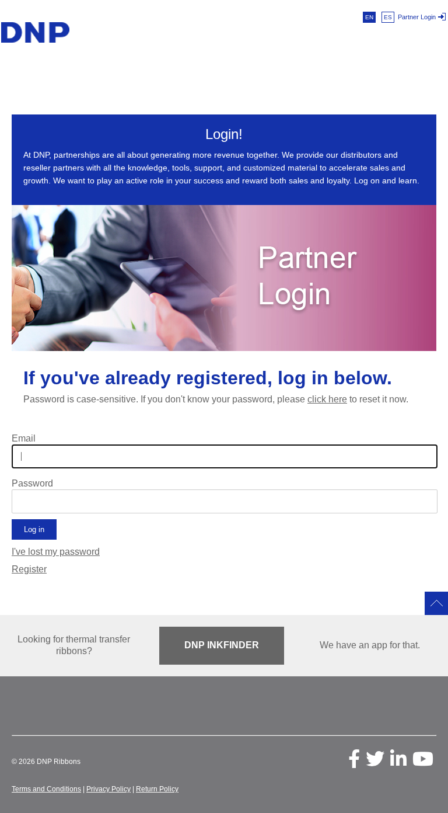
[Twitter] (375, 758)
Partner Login (417, 16)
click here (327, 399)
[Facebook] (354, 758)
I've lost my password (56, 552)
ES (388, 17)
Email (24, 438)
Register (29, 569)
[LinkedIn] (398, 758)
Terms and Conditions (46, 789)
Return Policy (157, 789)
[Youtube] (423, 758)
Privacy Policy (108, 789)
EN (369, 17)
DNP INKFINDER (221, 645)
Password (32, 483)
